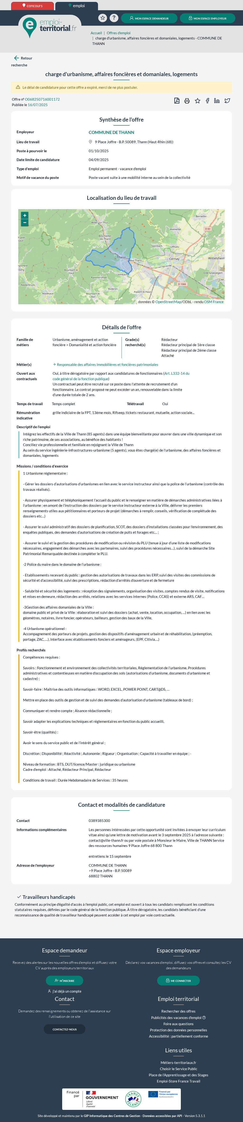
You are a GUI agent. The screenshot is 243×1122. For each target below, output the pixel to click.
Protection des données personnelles (178, 1030)
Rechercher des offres (178, 1011)
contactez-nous (65, 1029)
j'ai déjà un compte (66, 991)
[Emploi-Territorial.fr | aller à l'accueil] (50, 27)
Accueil (96, 33)
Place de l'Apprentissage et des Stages (178, 1075)
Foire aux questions (179, 1024)
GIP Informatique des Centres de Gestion (112, 1116)
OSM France (214, 302)
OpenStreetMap (168, 302)
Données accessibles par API (162, 1116)
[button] (24, 215)
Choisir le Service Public (178, 1069)
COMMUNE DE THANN (111, 132)
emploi (78, 5)
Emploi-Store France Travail (178, 1081)
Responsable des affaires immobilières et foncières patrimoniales (107, 364)
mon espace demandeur (151, 18)
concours (34, 5)
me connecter (180, 980)
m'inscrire (66, 980)
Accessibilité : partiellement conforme (178, 1036)
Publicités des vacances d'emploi (176, 1017)
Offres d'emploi (119, 33)
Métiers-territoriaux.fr (178, 1062)
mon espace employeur (209, 18)
